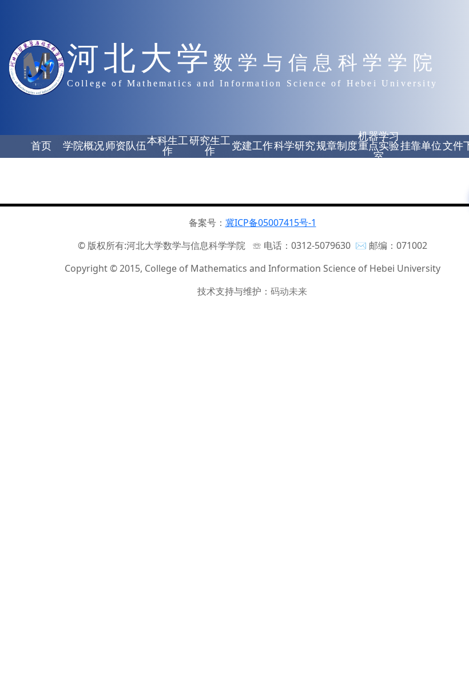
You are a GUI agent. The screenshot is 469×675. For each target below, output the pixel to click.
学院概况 (83, 146)
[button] (41, 146)
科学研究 (294, 146)
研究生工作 (209, 146)
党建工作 (252, 146)
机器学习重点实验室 (378, 146)
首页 (41, 146)
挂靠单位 (421, 146)
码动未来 (289, 291)
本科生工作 (167, 146)
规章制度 (336, 146)
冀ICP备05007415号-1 (270, 222)
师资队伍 (125, 146)
